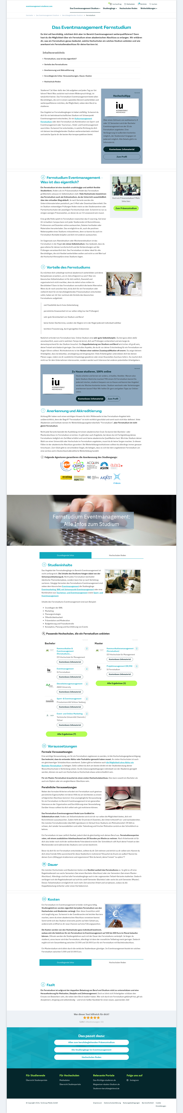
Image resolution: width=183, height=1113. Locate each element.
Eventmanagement (70, 586)
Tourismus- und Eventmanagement (72, 592)
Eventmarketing (49, 589)
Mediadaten (65, 1080)
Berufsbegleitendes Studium (72, 15)
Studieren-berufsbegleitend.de (106, 1088)
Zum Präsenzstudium (126, 208)
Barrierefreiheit (148, 1103)
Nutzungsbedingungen (131, 1103)
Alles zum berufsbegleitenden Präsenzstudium (91, 1042)
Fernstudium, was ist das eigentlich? (60, 58)
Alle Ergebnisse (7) (66, 734)
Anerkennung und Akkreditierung (59, 70)
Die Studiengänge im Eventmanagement (91, 1049)
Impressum (97, 1103)
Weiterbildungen (148, 8)
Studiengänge (109, 8)
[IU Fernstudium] (122, 107)
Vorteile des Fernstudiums (55, 64)
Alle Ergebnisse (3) (116, 683)
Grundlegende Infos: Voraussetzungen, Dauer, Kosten (68, 76)
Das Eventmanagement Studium (84, 8)
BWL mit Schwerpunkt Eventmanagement (75, 589)
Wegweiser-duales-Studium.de (106, 1084)
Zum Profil (122, 156)
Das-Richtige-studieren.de (104, 1080)
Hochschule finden (52, 81)
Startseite (29, 15)
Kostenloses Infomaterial (121, 149)
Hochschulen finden (128, 8)
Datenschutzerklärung (112, 1103)
